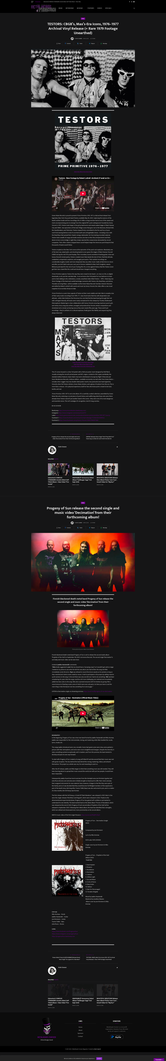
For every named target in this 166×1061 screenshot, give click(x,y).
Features (91, 8)
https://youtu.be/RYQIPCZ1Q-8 (90, 815)
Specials (108, 8)
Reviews (80, 8)
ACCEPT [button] (99, 1059)
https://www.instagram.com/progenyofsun (65, 934)
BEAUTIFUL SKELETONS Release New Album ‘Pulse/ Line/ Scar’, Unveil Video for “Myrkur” (107, 480)
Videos (99, 8)
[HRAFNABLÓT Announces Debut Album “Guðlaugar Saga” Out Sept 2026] (83, 469)
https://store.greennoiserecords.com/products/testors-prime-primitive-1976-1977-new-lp (83, 415)
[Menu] (32, 1)
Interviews (70, 8)
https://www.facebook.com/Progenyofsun (65, 931)
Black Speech (97, 1049)
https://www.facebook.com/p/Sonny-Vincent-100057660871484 (78, 420)
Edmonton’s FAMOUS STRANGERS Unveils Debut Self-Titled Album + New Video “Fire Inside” (58, 481)
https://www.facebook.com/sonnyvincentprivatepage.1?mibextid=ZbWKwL (82, 418)
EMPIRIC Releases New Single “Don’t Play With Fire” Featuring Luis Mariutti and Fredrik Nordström (100, 438)
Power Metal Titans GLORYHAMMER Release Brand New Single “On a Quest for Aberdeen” (66, 958)
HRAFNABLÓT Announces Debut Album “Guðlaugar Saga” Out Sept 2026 (60, 2)
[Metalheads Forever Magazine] (43, 8)
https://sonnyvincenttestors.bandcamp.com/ (72, 410)
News (61, 8)
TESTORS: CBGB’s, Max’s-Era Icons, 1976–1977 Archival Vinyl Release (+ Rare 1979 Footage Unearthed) (100, 958)
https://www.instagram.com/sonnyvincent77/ (72, 413)
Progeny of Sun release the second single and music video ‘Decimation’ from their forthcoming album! (66, 438)
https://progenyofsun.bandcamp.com (63, 936)
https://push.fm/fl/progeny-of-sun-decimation (98, 691)
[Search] (134, 8)
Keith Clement (79, 38)
